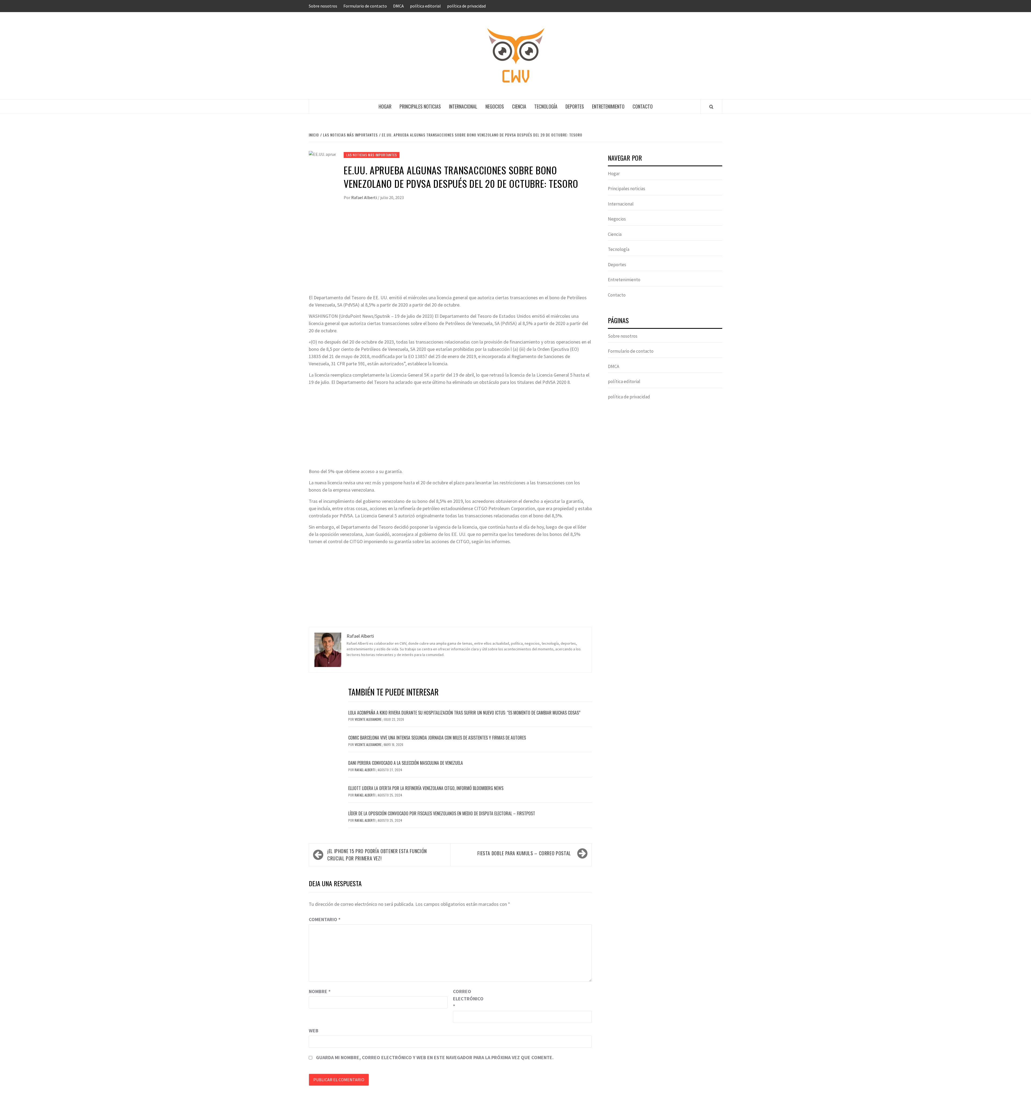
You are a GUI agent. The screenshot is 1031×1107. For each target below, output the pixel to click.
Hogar (385, 106)
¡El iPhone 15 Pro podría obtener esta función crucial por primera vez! (377, 855)
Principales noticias (420, 106)
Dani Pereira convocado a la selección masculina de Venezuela (405, 763)
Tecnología (545, 106)
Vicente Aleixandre (368, 719)
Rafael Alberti (364, 197)
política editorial (425, 6)
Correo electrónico (466, 998)
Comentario (324, 919)
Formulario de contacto (365, 6)
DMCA (398, 6)
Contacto (643, 106)
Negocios (494, 106)
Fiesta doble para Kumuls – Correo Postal (524, 853)
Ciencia (519, 106)
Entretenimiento (608, 106)
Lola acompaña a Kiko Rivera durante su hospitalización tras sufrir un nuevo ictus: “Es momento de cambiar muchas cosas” (464, 712)
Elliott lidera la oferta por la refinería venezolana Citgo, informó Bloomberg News (425, 788)
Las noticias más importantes (371, 155)
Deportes (574, 106)
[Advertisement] (450, 253)
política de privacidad (466, 6)
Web (313, 1030)
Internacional (463, 106)
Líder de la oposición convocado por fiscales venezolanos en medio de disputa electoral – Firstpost (441, 813)
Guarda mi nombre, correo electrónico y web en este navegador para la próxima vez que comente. (435, 1057)
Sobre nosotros (323, 6)
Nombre (320, 991)
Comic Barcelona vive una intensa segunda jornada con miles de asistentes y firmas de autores (437, 737)
